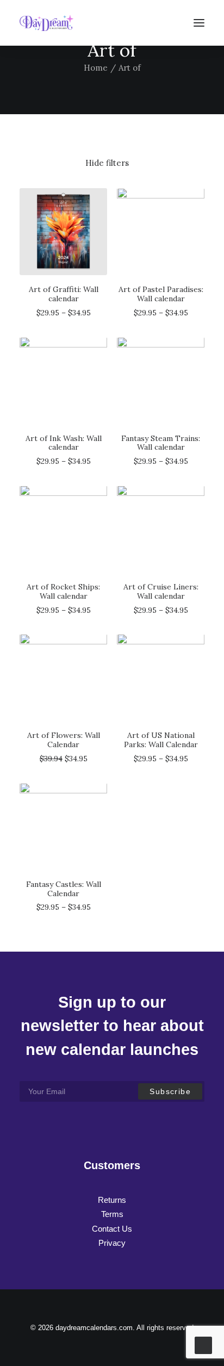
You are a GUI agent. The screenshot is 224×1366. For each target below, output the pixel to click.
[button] (199, 23)
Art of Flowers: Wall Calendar (63, 739)
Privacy (112, 1242)
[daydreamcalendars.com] (46, 23)
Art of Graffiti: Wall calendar (63, 293)
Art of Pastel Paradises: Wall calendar (161, 293)
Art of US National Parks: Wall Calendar (161, 739)
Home (96, 68)
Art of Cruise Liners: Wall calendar (160, 591)
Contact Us (112, 1228)
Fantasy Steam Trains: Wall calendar (160, 442)
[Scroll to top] (203, 1344)
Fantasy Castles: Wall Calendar (63, 888)
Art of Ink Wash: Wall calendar (64, 442)
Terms (112, 1214)
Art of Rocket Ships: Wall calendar (63, 591)
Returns (112, 1199)
